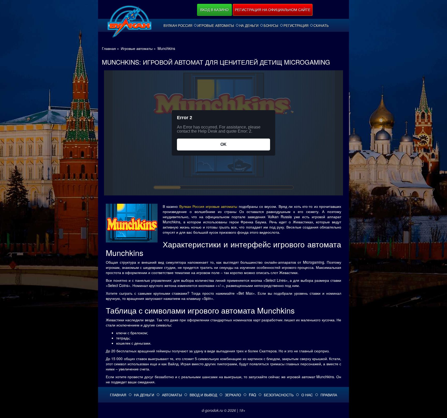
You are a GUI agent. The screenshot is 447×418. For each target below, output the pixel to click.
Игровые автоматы (215, 25)
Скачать (321, 25)
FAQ (252, 394)
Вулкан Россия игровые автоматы (208, 206)
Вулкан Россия (177, 25)
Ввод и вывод (203, 394)
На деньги (248, 25)
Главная (118, 394)
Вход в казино (214, 9)
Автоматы (172, 394)
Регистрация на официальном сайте (272, 9)
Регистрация (296, 25)
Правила (329, 394)
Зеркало (233, 394)
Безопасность (279, 394)
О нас (307, 394)
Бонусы (271, 25)
